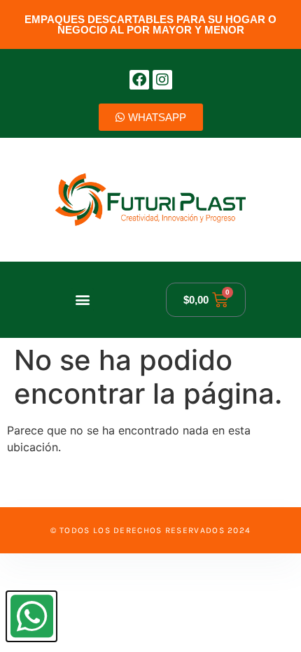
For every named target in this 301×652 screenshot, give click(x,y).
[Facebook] (139, 80)
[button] (82, 299)
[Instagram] (162, 80)
